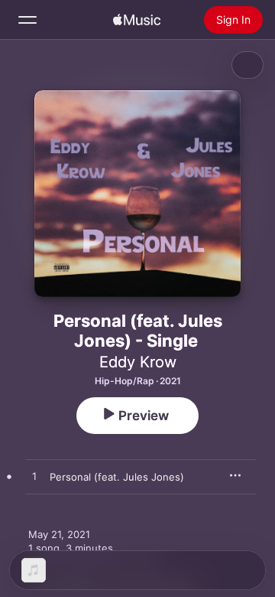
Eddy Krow (137, 362)
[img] (136, 20)
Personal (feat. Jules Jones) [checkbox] (117, 477)
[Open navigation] (27, 20)
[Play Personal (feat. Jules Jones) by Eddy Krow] (34, 477)
